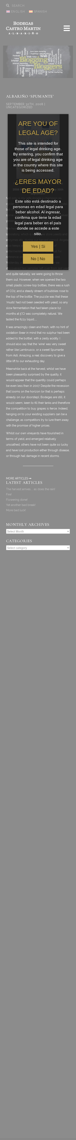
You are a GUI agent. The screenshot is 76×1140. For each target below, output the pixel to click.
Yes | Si (38, 246)
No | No (38, 258)
